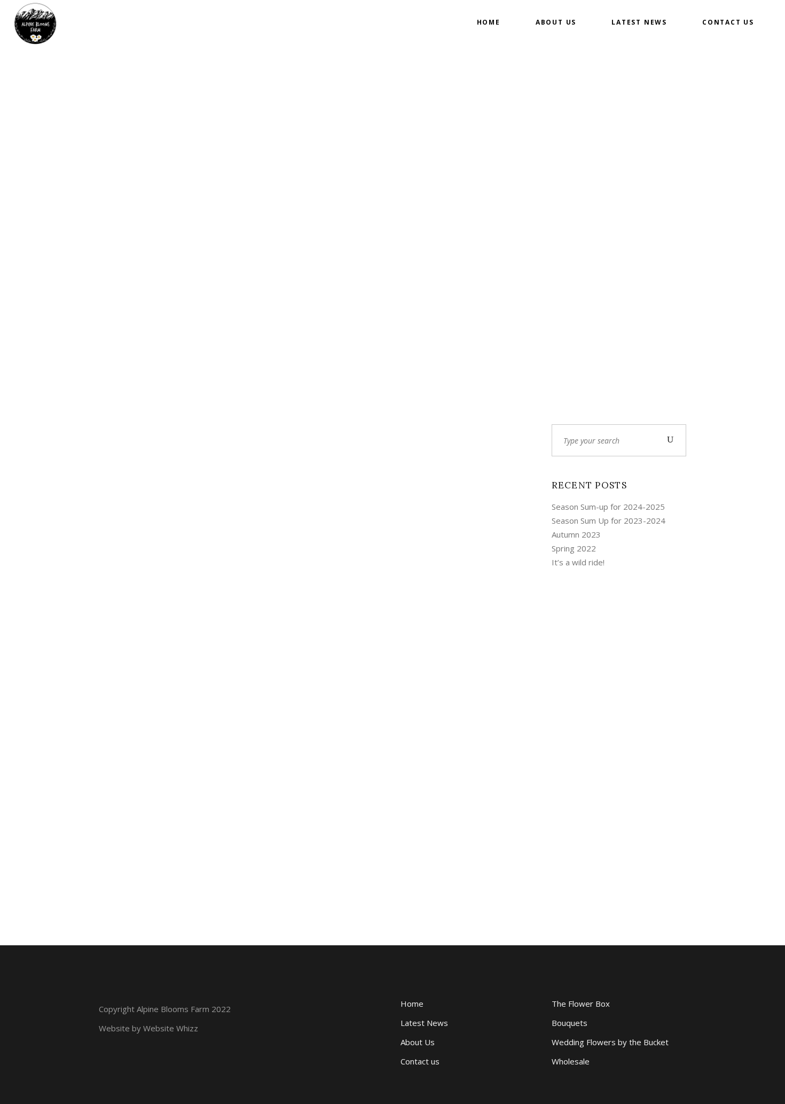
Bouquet (278, 621)
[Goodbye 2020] (164, 541)
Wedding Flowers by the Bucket (610, 1042)
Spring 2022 (574, 548)
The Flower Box (581, 1003)
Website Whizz (170, 1028)
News (263, 635)
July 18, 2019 (309, 607)
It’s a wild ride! (578, 562)
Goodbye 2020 (150, 718)
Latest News (424, 1022)
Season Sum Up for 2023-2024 (608, 520)
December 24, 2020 (170, 683)
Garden (174, 697)
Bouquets (569, 1022)
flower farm (131, 697)
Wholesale (571, 1061)
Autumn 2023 (576, 534)
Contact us (420, 1061)
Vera (120, 683)
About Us (418, 1042)
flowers (365, 621)
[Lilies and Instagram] (311, 503)
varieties (295, 635)
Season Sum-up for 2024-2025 (608, 506)
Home (412, 1003)
